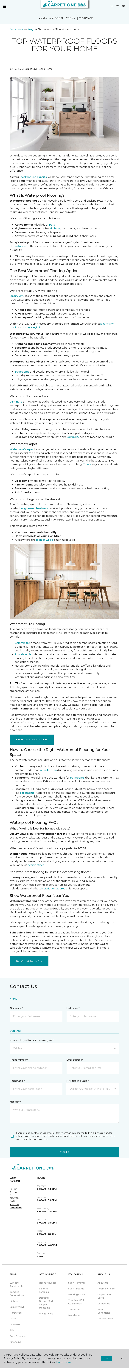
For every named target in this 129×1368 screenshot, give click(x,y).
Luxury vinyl (17, 295)
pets (52, 224)
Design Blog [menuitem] (46, 1313)
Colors (87, 464)
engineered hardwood (35, 508)
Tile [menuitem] (12, 1330)
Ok (106, 1358)
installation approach (54, 888)
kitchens (55, 228)
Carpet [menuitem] (13, 1318)
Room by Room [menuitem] (106, 1288)
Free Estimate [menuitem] (18, 1336)
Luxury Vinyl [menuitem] (17, 1307)
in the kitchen (48, 770)
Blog (30, 29)
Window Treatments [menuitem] (16, 1284)
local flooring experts (33, 177)
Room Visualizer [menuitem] (48, 1282)
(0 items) (123, 6)
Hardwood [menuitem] (16, 1312)
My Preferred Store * (77, 1081)
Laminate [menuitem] (15, 1324)
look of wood (44, 539)
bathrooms (77, 777)
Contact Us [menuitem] (104, 1303)
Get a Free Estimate (29, 960)
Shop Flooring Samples (31, 739)
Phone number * (19, 1060)
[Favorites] (118, 6)
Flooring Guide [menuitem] (76, 1294)
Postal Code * (17, 1081)
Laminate (16, 401)
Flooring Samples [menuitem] (44, 1290)
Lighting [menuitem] (14, 1301)
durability (73, 436)
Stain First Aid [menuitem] (76, 1288)
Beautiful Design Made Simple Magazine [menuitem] (46, 1302)
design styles (36, 865)
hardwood (19, 246)
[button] (112, 6)
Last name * (72, 1008)
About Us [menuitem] (103, 1282)
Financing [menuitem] (15, 1342)
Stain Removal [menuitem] (76, 1282)
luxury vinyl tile (32, 327)
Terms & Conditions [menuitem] (104, 1311)
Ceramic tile (22, 642)
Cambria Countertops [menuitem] (17, 1294)
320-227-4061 (86, 18)
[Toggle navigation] (5, 6)
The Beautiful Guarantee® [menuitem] (76, 1302)
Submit (64, 1152)
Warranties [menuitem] (74, 1309)
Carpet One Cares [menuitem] (104, 1296)
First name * (16, 1008)
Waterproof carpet (22, 449)
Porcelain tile (23, 654)
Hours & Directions (16, 1206)
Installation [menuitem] (74, 1315)
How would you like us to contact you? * (31, 1040)
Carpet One (16, 29)
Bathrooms (22, 371)
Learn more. (63, 1362)
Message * (15, 1102)
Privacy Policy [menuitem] (105, 1318)
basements (27, 792)
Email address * (74, 1060)
